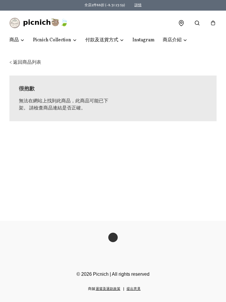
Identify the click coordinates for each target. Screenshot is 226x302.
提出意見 (134, 289)
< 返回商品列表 (25, 62)
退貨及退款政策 (108, 289)
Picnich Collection (52, 40)
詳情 (138, 5)
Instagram (143, 40)
